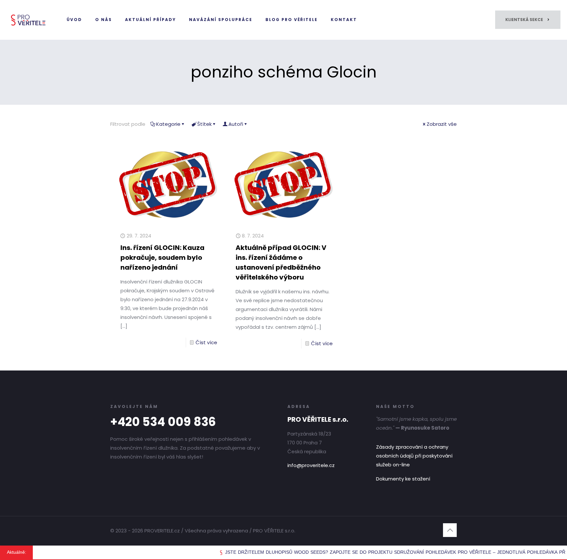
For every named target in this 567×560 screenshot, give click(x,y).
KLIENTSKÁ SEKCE (524, 19)
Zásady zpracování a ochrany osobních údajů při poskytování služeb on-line (414, 455)
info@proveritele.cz (311, 465)
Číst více (206, 342)
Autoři (235, 124)
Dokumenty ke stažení (403, 478)
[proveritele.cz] (28, 19)
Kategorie (168, 124)
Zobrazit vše (442, 124)
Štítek (204, 124)
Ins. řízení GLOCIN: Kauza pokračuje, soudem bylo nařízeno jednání (162, 257)
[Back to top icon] (450, 530)
